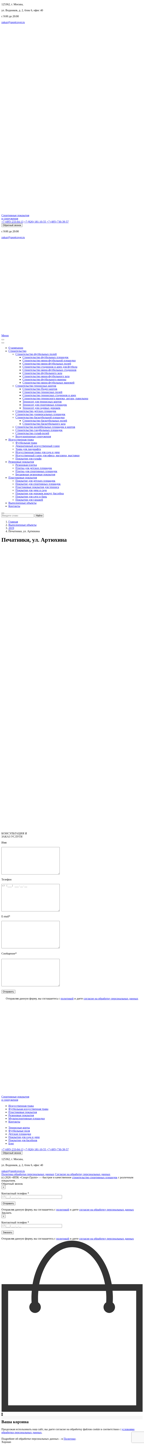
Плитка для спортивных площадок (36, 471)
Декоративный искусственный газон (37, 445)
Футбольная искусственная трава (28, 1108)
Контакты (14, 506)
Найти (39, 515)
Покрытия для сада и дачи (24, 1137)
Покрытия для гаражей (29, 499)
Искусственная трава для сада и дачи (37, 452)
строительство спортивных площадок (94, 1177)
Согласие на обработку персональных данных (82, 1174)
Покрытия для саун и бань (31, 496)
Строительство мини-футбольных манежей (48, 382)
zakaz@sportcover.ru (13, 22)
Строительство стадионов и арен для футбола (49, 366)
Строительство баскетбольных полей (44, 420)
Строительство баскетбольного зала (44, 423)
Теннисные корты (19, 1127)
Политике (70, 1438)
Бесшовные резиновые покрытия (35, 474)
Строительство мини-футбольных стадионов (49, 369)
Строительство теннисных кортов (35, 385)
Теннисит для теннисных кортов (42, 401)
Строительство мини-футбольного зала (46, 376)
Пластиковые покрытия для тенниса (37, 487)
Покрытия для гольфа (28, 458)
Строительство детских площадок (35, 411)
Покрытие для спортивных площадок (38, 483)
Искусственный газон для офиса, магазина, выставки (47, 455)
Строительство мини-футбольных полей (46, 363)
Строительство (17, 350)
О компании (15, 347)
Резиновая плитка (26, 464)
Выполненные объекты (22, 502)
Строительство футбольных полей (36, 354)
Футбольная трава (26, 442)
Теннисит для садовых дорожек (41, 407)
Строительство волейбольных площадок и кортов (45, 426)
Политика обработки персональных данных (27, 1174)
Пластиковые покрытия (22, 477)
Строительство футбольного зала (42, 373)
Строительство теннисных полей (42, 392)
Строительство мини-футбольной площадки (49, 360)
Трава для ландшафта (28, 449)
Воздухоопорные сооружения (33, 436)
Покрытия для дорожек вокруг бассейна (39, 493)
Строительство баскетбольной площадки (40, 417)
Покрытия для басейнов (22, 1140)
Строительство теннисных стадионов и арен (49, 395)
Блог (11, 1143)
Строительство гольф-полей (32, 433)
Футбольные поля (19, 1130)
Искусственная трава (21, 439)
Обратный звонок (12, 225)
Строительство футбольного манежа (44, 379)
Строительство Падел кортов (39, 388)
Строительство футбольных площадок (45, 357)
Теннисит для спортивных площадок (44, 404)
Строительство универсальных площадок (40, 414)
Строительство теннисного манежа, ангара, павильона (55, 398)
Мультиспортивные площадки (26, 1118)
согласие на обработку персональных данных (111, 998)
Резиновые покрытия (21, 461)
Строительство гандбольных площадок (39, 430)
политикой (67, 998)
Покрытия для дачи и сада (31, 490)
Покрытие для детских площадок (35, 480)
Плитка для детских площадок (33, 468)
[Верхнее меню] (2, 342)
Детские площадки (19, 1133)
